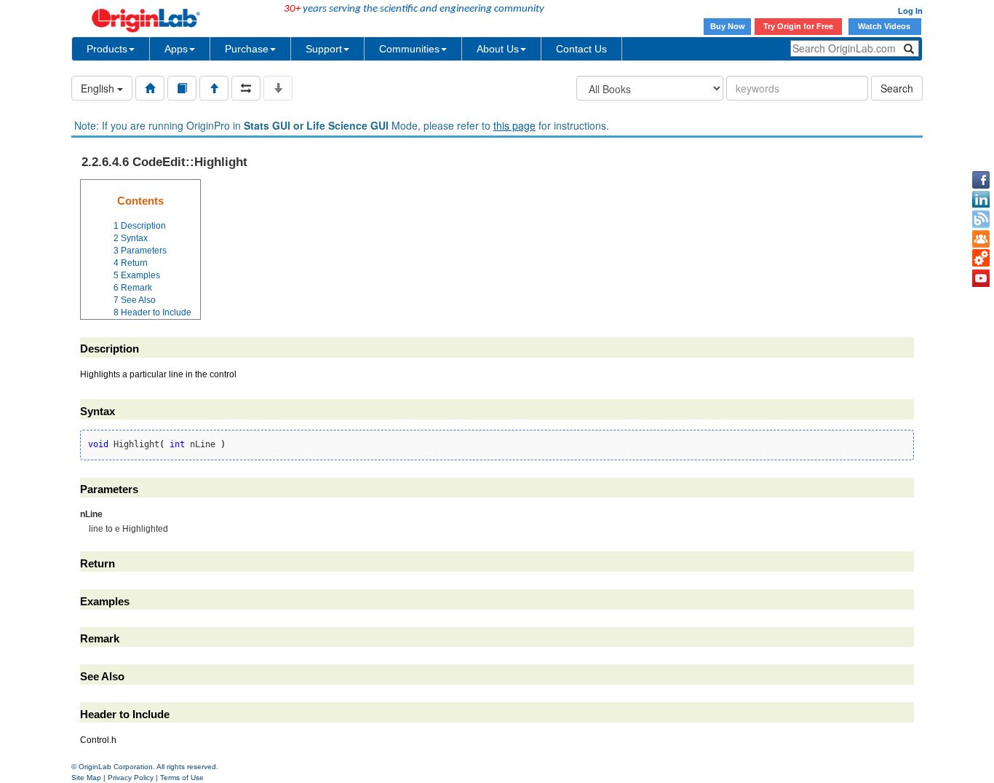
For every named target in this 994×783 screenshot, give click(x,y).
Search (896, 88)
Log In (910, 11)
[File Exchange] (980, 258)
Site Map (86, 778)
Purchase (247, 49)
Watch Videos (885, 26)
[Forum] (980, 238)
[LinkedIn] (980, 199)
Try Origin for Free (798, 26)
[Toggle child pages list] (278, 88)
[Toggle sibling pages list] (246, 88)
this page (514, 125)
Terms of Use (182, 778)
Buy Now (727, 26)
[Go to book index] (181, 88)
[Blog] (980, 219)
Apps (176, 49)
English (99, 88)
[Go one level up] (213, 88)
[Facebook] (980, 179)
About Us (498, 49)
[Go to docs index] (149, 88)
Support (324, 49)
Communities (409, 49)
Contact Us (581, 49)
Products (107, 49)
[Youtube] (980, 278)
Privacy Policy (131, 778)
